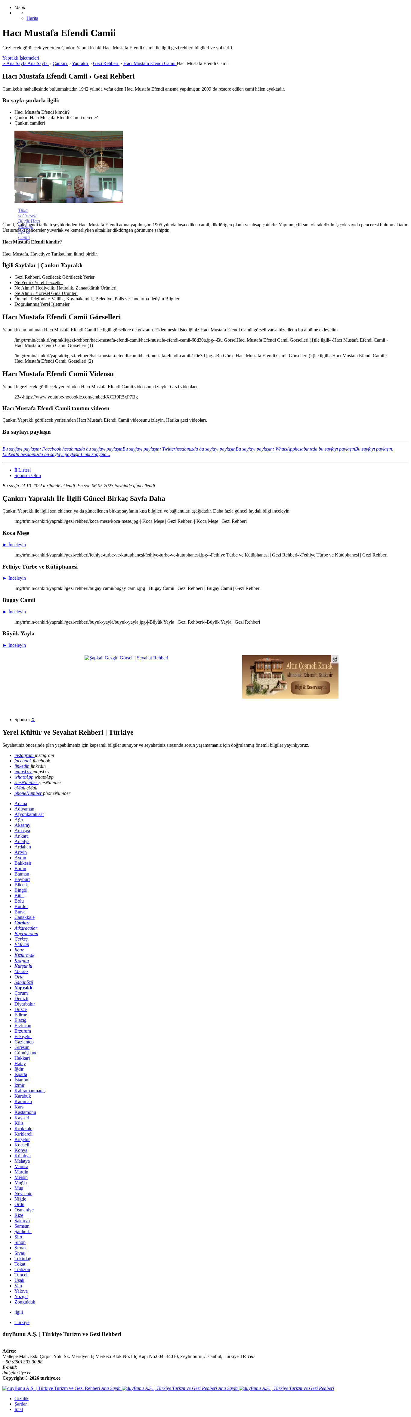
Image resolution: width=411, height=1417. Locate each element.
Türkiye (21, 1322)
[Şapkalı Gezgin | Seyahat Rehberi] (126, 657)
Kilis (18, 1123)
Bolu (19, 901)
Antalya (21, 841)
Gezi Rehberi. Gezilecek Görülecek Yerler (54, 277)
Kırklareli (23, 1133)
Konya (20, 1150)
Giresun (21, 1047)
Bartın (20, 868)
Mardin (21, 1171)
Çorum (21, 993)
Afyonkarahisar (29, 814)
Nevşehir (23, 1193)
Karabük (22, 1096)
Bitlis (19, 895)
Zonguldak (24, 1301)
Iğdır (18, 1068)
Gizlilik (21, 1398)
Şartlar (20, 1403)
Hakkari (22, 1058)
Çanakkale (24, 917)
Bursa (20, 911)
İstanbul (21, 1079)
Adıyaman (24, 808)
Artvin (20, 852)
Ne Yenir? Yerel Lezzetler (38, 282)
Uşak (19, 1280)
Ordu (19, 1204)
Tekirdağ (22, 1258)
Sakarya (22, 1220)
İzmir (19, 1085)
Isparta (20, 1074)
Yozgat (21, 1296)
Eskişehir (23, 1036)
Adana (20, 803)
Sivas (19, 1253)
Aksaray (22, 825)
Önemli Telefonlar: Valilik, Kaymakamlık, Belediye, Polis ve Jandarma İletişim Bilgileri (97, 298)
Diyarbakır (24, 1003)
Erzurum (22, 1031)
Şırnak (20, 1247)
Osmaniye (24, 1209)
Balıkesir (22, 863)
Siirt (18, 1236)
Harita (32, 18)
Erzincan (22, 1025)
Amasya (22, 830)
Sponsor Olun (27, 475)
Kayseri (21, 1117)
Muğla (20, 1182)
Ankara (21, 836)
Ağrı (18, 819)
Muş (18, 1188)
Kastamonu (25, 1112)
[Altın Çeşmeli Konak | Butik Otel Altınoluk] (290, 696)
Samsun (21, 1226)
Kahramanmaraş (29, 1090)
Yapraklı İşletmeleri (20, 57)
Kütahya (22, 1155)
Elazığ (20, 1020)
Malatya (22, 1161)
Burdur (21, 906)
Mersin (21, 1177)
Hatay (20, 1063)
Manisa (21, 1166)
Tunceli (21, 1274)
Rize (18, 1215)
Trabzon (22, 1269)
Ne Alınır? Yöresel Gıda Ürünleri (46, 293)
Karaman (23, 1101)
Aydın (20, 857)
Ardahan (22, 846)
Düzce (20, 1009)
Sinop (20, 1242)
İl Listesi (22, 470)
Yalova (21, 1291)
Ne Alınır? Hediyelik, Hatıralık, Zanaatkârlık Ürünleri (65, 287)
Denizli (21, 998)
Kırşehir (22, 1139)
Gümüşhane (25, 1052)
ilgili (18, 1312)
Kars (18, 1106)
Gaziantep (24, 1041)
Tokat (19, 1264)
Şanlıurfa (23, 1231)
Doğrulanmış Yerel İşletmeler (42, 304)
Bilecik (21, 884)
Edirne (20, 1014)
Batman (21, 873)
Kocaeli (21, 1144)
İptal (18, 1409)
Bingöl (20, 890)
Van (18, 1285)
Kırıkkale (23, 1128)
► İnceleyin (14, 544)
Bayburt (22, 879)
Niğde (20, 1199)
